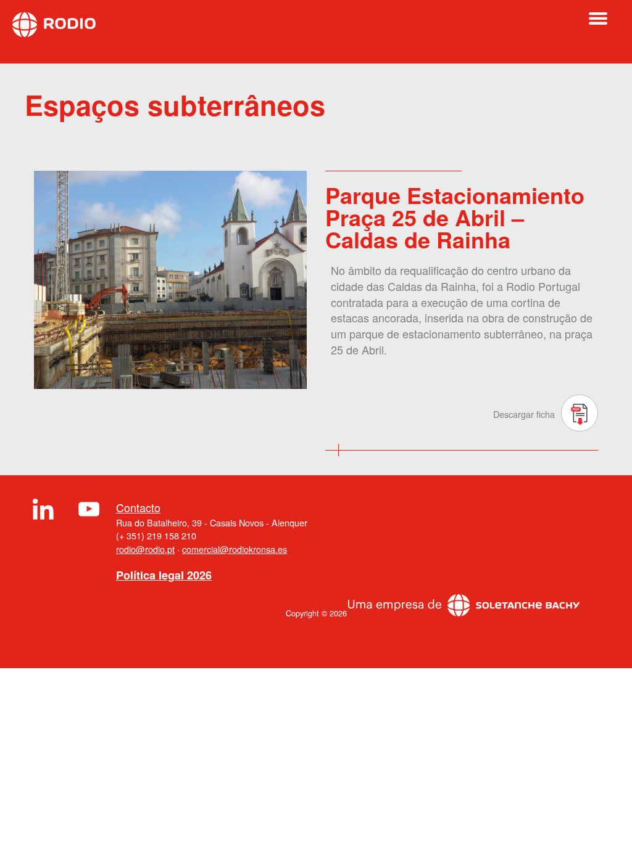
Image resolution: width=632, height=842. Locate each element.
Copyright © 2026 (316, 613)
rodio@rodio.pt (145, 548)
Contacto (138, 507)
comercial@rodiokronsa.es (234, 548)
